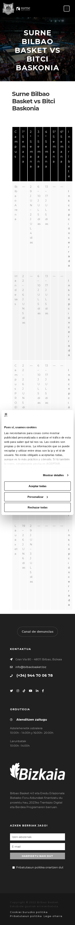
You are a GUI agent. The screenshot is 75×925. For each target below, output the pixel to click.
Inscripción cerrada (69, 228)
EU (56, 9)
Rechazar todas (38, 507)
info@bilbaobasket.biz (30, 667)
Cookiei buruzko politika (29, 912)
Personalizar (35, 496)
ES (50, 9)
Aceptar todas (37, 486)
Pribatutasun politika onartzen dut (39, 867)
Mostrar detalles (53, 475)
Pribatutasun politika (26, 916)
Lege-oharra (53, 916)
